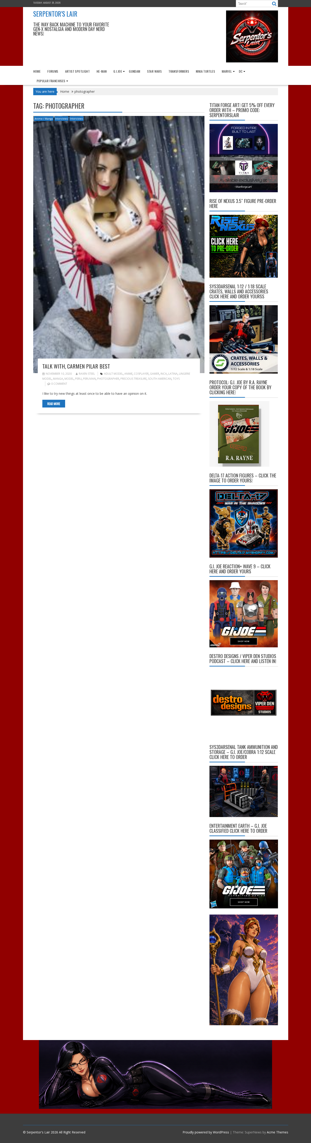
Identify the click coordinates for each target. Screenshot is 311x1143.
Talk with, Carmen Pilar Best (76, 366)
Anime (128, 374)
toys (176, 379)
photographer (108, 379)
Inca (164, 374)
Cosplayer (141, 374)
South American (159, 379)
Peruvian (89, 379)
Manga (58, 379)
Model (69, 379)
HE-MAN (102, 71)
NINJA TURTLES (205, 71)
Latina (173, 374)
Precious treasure (133, 379)
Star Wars (154, 71)
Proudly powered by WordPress (206, 1132)
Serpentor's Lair (55, 13)
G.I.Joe (117, 71)
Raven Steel (87, 374)
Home (37, 71)
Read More (53, 403)
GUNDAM (134, 71)
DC (241, 71)
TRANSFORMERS (178, 71)
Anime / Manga (44, 118)
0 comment (59, 384)
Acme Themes (277, 1132)
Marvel (227, 71)
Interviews (61, 118)
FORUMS (52, 71)
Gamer (154, 374)
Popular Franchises (51, 80)
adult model (113, 374)
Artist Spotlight (77, 71)
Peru (78, 379)
